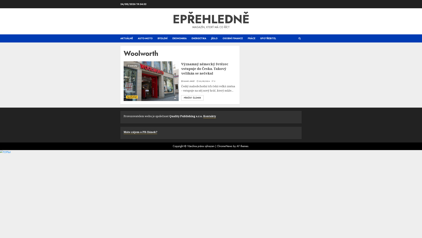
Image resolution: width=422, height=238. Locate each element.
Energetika (199, 38)
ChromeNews (224, 146)
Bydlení (162, 38)
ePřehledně (211, 19)
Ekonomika (179, 38)
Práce (251, 38)
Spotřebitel (268, 38)
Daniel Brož (189, 81)
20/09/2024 (204, 81)
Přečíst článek (192, 97)
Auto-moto (145, 38)
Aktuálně (126, 38)
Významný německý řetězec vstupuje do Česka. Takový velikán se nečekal (204, 69)
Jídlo (214, 38)
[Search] (300, 38)
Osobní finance (233, 38)
